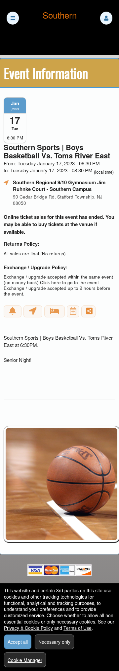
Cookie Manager (25, 660)
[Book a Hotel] (54, 311)
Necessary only (54, 641)
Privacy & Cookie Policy (28, 628)
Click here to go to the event (69, 282)
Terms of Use (77, 628)
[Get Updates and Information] (12, 311)
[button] (106, 18)
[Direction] (33, 311)
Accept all (18, 641)
